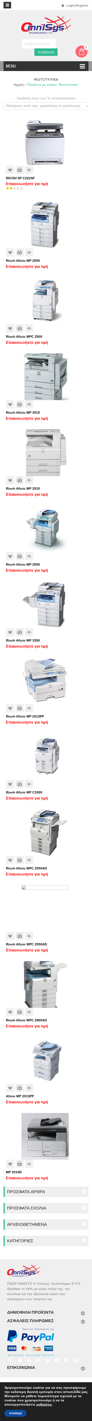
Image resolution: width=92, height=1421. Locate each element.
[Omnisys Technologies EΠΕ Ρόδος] (46, 24)
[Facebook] (10, 1360)
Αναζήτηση (46, 52)
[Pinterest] (56, 1360)
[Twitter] (19, 1360)
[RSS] (38, 1360)
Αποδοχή (15, 1413)
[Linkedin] (28, 1360)
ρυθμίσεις (44, 1405)
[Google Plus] (74, 1360)
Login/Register (76, 5)
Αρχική (19, 85)
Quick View (29, 170)
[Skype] (65, 1360)
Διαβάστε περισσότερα (20, 170)
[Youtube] (47, 1360)
